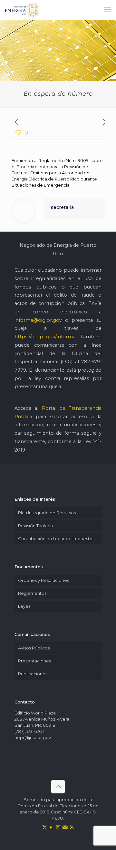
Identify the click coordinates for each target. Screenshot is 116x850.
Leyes (24, 606)
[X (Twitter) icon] (44, 827)
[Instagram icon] (58, 827)
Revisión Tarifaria (35, 525)
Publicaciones (32, 673)
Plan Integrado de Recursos (47, 512)
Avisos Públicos (34, 647)
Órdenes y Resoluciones (43, 580)
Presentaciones (34, 660)
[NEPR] (22, 10)
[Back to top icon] (58, 786)
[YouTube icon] (51, 827)
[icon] (65, 827)
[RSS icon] (71, 827)
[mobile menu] (107, 9)
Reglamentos (32, 593)
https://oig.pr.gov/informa (45, 337)
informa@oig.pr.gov (38, 320)
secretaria (62, 207)
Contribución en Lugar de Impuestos (56, 538)
